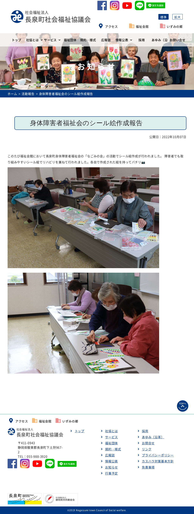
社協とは (32, 40)
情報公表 (122, 40)
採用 (141, 40)
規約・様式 (88, 40)
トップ (16, 40)
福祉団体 (70, 40)
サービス (50, 40)
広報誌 (106, 40)
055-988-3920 (37, 456)
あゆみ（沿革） (159, 42)
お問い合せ (177, 40)
